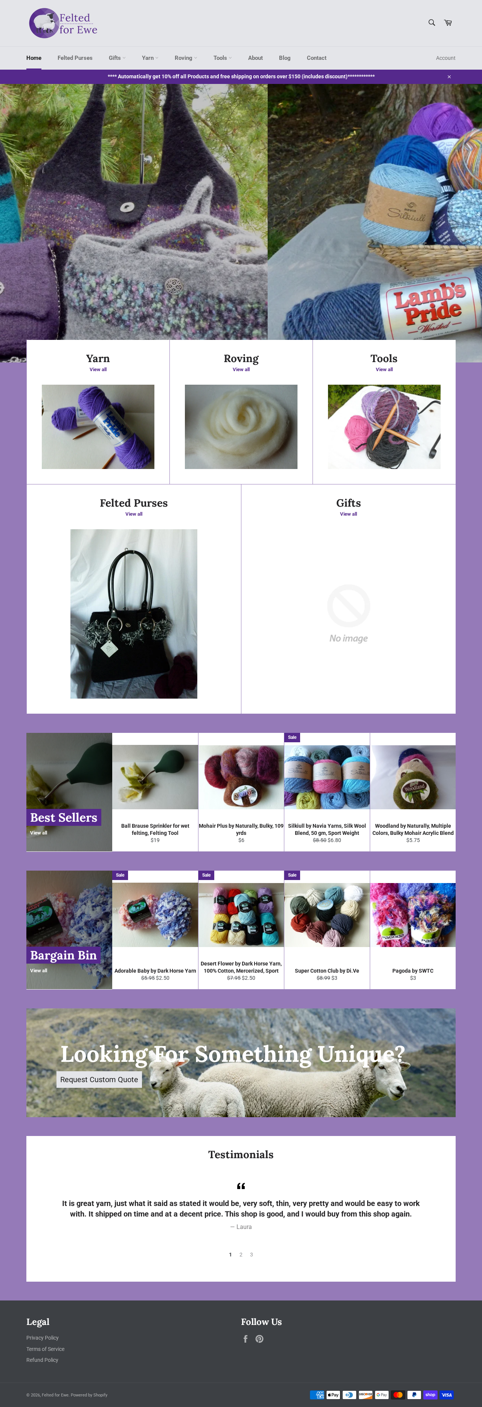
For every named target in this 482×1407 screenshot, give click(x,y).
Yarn (148, 58)
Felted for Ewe (55, 1395)
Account (446, 58)
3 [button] (251, 1255)
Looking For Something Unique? (233, 1053)
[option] (241, 223)
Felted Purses (75, 58)
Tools (221, 58)
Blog (285, 58)
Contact (316, 58)
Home (33, 58)
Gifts (115, 58)
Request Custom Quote (99, 1079)
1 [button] (230, 1255)
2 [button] (241, 1255)
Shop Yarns (118, 309)
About (255, 58)
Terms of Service (45, 1349)
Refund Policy (42, 1360)
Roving (184, 58)
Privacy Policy (42, 1338)
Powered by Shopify (89, 1395)
